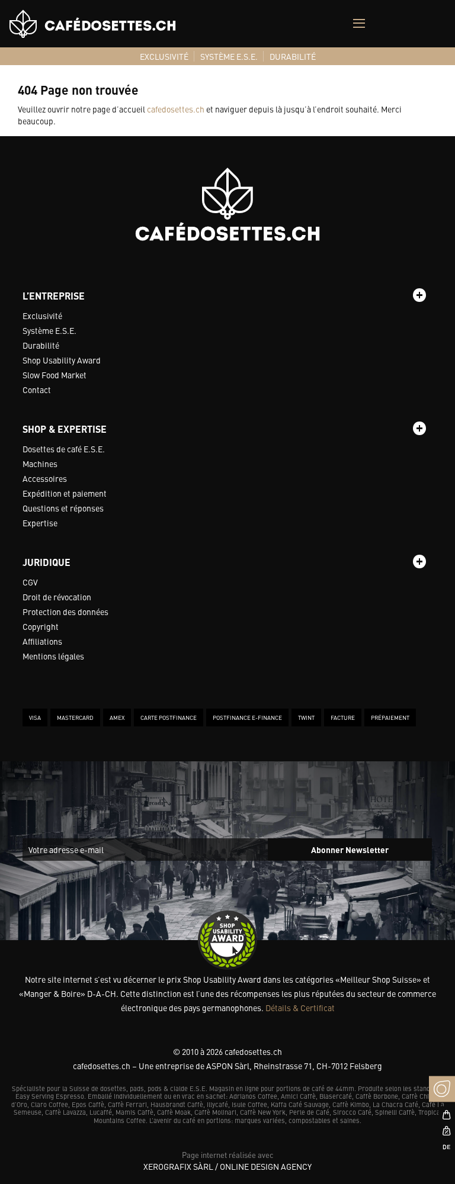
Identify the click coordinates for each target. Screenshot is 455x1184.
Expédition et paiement (65, 493)
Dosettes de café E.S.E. (64, 449)
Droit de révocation (57, 597)
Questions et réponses (63, 508)
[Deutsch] (442, 1146)
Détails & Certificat (300, 1008)
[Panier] (442, 1114)
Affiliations (42, 641)
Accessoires (45, 478)
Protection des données (65, 611)
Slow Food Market (54, 375)
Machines (40, 463)
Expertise (40, 523)
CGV (30, 582)
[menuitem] (164, 56)
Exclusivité (42, 315)
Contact (37, 389)
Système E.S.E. (49, 330)
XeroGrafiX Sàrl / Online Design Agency (227, 1166)
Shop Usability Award (62, 360)
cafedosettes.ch (175, 109)
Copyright (41, 626)
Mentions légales (53, 656)
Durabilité (41, 345)
